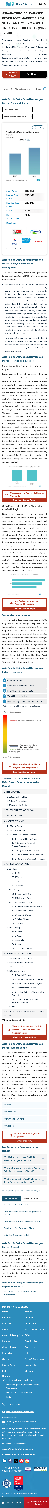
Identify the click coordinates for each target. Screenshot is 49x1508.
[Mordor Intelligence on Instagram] (27, 1461)
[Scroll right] (45, 89)
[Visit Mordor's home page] (10, 4)
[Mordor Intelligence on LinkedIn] (4, 1461)
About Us (6, 1317)
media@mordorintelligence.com (21, 1421)
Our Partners (30, 1323)
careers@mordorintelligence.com (17, 1449)
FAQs (27, 1335)
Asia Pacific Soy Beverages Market (19, 1228)
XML (4, 1371)
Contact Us (29, 1347)
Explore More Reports (33, 1198)
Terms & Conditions (34, 1359)
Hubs (26, 1353)
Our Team (29, 1317)
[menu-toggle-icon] (3, 4)
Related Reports (12, 1198)
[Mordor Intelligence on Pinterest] (21, 1461)
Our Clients (7, 1323)
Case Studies (30, 1341)
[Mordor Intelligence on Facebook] (10, 1461)
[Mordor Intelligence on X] (15, 1461)
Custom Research (10, 1347)
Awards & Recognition (12, 1335)
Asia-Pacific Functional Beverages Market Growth (22, 1213)
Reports (28, 1311)
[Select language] (41, 4)
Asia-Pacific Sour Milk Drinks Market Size (22, 1221)
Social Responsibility (34, 1329)
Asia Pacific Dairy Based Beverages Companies (20, 1293)
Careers (6, 1359)
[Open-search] (46, 4)
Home (5, 1311)
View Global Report (11, 109)
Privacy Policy (8, 1365)
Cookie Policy (30, 1365)
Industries (7, 1353)
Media (5, 1329)
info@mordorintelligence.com (20, 1411)
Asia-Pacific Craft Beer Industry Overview (23, 1204)
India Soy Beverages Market (16, 1235)
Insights (6, 1341)
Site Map (28, 1371)
